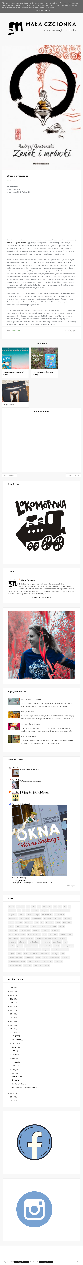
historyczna (49, 922)
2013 (12, 1097)
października (16, 1040)
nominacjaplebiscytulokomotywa (46, 938)
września (15, 1043)
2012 (12, 1101)
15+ (50, 907)
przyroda (54, 950)
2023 (12, 999)
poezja (19, 946)
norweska (62, 938)
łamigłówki (55, 930)
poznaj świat (13, 950)
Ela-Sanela (15, 1080)
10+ (8, 180)
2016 (12, 1025)
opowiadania (46, 942)
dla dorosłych (13, 919)
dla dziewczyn (24, 919)
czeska (29, 915)
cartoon (21, 915)
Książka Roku (13, 930)
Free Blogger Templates (21, 1262)
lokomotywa (45, 930)
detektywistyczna (47, 915)
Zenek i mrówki (16, 1076)
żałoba (47, 965)
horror (58, 922)
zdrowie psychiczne (15, 965)
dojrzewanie (47, 919)
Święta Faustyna (9, 404)
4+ (69, 907)
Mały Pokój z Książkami (21, 804)
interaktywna (67, 922)
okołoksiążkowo (34, 942)
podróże (11, 946)
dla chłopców (59, 915)
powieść (56, 946)
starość (38, 958)
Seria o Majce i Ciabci (15, 958)
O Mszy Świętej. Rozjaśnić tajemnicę (24, 1088)
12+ (33, 907)
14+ (44, 907)
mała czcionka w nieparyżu (17, 934)
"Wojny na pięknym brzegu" (16, 243)
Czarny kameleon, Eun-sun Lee (30, 782)
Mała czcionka (28, 580)
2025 (12, 991)
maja (14, 1058)
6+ (14, 911)
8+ (23, 911)
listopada (15, 1036)
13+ (39, 907)
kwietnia (15, 1062)
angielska (35, 911)
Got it (47, 10)
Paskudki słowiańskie (28, 737)
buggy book (12, 915)
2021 (12, 1006)
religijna (17, 330)
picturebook (57, 942)
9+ (28, 911)
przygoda (46, 950)
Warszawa (65, 958)
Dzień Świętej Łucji (27, 712)
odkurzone (22, 942)
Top (78, 1262)
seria (62, 954)
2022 (12, 1003)
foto (36, 922)
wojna (29, 961)
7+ (19, 911)
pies (65, 942)
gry (42, 922)
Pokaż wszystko (71, 885)
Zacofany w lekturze (20, 881)
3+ (65, 907)
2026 (12, 988)
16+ (55, 907)
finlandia (19, 922)
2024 (12, 995)
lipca (14, 1051)
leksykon (36, 930)
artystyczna (44, 911)
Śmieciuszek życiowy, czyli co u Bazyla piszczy (30, 792)
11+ (28, 907)
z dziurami (58, 961)
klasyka (18, 926)
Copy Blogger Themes (45, 1262)
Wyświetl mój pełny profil (41, 597)
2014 (12, 1093)
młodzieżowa (53, 934)
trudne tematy (54, 958)
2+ (60, 907)
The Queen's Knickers (19, 1084)
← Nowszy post (9, 475)
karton (11, 926)
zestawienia (27, 965)
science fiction (45, 954)
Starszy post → (73, 475)
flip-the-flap (28, 922)
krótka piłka (52, 926)
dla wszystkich (36, 919)
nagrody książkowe (66, 934)
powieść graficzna (67, 946)
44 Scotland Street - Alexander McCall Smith (34, 794)
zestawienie (37, 965)
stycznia (15, 1073)
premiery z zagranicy (33, 950)
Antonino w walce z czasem (31, 699)
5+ (9, 911)
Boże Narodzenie (64, 911)
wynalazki (37, 961)
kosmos (43, 926)
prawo (22, 950)
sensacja (55, 954)
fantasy (11, 922)
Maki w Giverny (18, 780)
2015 (12, 1029)
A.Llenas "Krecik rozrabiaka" (29, 770)
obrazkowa (12, 942)
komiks (26, 926)
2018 (12, 1018)
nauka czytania (13, 938)
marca (14, 1066)
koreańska (34, 926)
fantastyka (67, 919)
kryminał (61, 926)
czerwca (15, 1054)
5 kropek (15, 768)
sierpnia (15, 1047)
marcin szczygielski (34, 934)
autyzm (53, 911)
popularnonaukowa (31, 946)
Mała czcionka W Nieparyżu (30, 724)
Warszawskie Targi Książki (17, 961)
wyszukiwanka (48, 961)
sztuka (45, 958)
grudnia (15, 1032)
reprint (19, 954)
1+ (17, 907)
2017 (12, 1021)
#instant (11, 907)
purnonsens (64, 950)
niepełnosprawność (27, 938)
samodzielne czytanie (30, 954)
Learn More (38, 10)
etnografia (58, 919)
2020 (12, 1010)
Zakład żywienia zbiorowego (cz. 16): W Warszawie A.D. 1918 (32, 883)
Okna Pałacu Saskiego (19, 878)
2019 (12, 1014)
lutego (14, 1069)
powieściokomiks (45, 946)
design (37, 915)
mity (44, 934)
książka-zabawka (25, 930)
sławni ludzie (29, 958)
